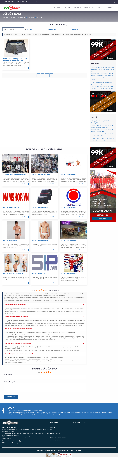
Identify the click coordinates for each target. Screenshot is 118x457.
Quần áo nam (31, 17)
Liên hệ (52, 429)
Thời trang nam (21, 17)
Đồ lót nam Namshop (11, 207)
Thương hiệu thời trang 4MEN (14, 174)
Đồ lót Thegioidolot (69, 273)
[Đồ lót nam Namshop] (15, 197)
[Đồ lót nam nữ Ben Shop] (44, 163)
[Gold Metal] (103, 221)
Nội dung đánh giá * (9, 381)
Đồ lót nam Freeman (40, 240)
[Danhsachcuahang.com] (12, 7)
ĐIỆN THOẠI (77, 7)
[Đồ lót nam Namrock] (44, 197)
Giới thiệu (53, 427)
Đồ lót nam (39, 17)
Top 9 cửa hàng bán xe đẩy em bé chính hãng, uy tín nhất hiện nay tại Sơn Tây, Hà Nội (102, 69)
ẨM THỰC (67, 7)
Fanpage (113, 1)
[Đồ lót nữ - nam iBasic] (73, 230)
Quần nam (52, 29)
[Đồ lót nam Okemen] (73, 197)
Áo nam (29, 29)
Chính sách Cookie (55, 440)
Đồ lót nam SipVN (38, 273)
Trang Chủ (5, 17)
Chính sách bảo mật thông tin (58, 437)
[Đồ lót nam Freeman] (44, 230)
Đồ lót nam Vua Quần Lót (13, 273)
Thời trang (12, 17)
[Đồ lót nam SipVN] (44, 263)
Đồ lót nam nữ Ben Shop (41, 174)
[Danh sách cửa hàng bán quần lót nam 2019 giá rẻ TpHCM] (15, 48)
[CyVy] (103, 111)
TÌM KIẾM (109, 7)
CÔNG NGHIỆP (88, 7)
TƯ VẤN (99, 7)
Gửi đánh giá (11, 396)
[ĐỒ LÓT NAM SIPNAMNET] (73, 163)
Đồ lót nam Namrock (40, 207)
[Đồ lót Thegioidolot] (73, 263)
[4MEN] (103, 59)
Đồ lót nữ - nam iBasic (69, 240)
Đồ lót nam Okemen (68, 207)
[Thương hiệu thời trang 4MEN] (15, 163)
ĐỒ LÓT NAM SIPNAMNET (69, 174)
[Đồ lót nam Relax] (15, 230)
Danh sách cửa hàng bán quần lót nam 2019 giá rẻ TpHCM (15, 59)
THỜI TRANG (57, 7)
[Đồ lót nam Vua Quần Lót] (15, 263)
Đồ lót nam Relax (10, 240)
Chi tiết (23, 68)
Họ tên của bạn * (8, 374)
